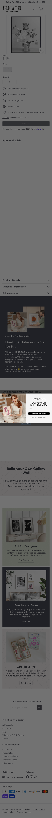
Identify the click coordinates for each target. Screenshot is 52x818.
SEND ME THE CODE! (39, 413)
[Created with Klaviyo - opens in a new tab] (26, 424)
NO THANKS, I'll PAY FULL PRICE (39, 417)
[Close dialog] (50, 395)
